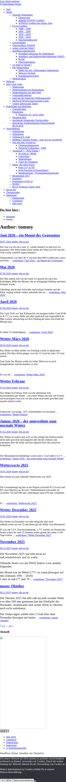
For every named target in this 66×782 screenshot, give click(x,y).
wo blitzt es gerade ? (22, 64)
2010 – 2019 (24, 34)
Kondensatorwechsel (28, 76)
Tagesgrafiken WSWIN (23, 45)
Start (8, 9)
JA (2, 780)
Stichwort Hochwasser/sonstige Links (30, 101)
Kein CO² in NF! (26, 167)
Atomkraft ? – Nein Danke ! (26, 150)
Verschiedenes (13, 128)
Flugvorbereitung (26, 62)
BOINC (16, 184)
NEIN (8, 780)
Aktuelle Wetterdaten (22, 15)
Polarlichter (17, 112)
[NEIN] (35, 781)
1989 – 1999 (24, 28)
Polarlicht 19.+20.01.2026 (31, 114)
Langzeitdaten (19, 42)
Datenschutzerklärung (23, 780)
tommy (15, 241)
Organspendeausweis (28, 145)
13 (10, 625)
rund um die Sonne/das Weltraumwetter (31, 98)
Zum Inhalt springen (10, 1)
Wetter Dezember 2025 (18, 510)
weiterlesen (37, 260)
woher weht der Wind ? (23, 48)
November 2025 (12, 542)
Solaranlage (18, 134)
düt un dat (11, 189)
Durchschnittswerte (27, 40)
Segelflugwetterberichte (23, 51)
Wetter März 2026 (14, 339)
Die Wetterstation (20, 67)
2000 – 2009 (24, 31)
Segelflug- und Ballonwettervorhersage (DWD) (41, 56)
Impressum (11, 195)
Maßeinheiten (25, 159)
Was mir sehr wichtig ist (23, 142)
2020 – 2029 (24, 37)
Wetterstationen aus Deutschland (28, 89)
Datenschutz (18, 198)
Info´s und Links (14, 84)
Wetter (9, 12)
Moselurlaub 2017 (21, 175)
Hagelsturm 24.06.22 (22, 181)
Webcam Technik (26, 73)
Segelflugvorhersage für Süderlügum (36, 53)
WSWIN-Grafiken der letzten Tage (35, 23)
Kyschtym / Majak (27, 153)
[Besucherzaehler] (4, 731)
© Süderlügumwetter (16, 748)
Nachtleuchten (19, 117)
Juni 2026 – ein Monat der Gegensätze (30, 235)
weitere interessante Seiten (25, 103)
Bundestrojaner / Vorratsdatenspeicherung (38, 173)
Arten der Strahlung (28, 162)
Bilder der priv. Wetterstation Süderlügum (38, 70)
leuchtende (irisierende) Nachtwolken (30, 120)
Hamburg (16, 178)
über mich (17, 203)
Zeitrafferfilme (19, 109)
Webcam (10, 81)
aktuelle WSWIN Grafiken (31, 20)
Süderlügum (18, 131)
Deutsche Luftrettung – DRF (32, 148)
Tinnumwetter (13, 192)
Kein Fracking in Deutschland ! (33, 170)
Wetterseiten (18, 87)
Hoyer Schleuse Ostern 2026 (26, 187)
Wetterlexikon (19, 78)
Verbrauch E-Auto (21, 137)
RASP (21, 59)
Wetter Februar (12, 381)
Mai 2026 (7, 267)
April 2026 (8, 302)
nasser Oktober (12, 586)
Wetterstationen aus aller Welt (26, 92)
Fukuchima (23, 156)
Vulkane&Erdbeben (22, 95)
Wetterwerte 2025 (14, 465)
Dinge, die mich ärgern (23, 164)
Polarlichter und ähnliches (18, 106)
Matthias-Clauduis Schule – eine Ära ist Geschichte (37, 139)
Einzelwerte (24, 17)
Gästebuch (17, 200)
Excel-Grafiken (19, 26)
